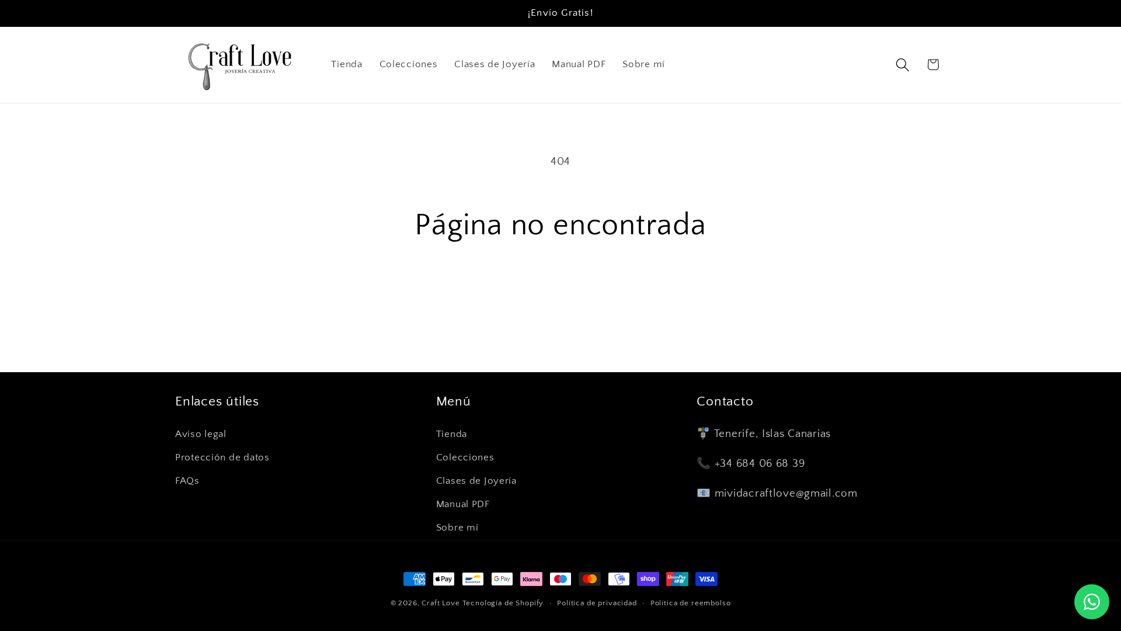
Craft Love (440, 603)
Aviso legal (201, 434)
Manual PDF (463, 504)
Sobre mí (457, 527)
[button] (902, 64)
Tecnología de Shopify (503, 603)
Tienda (451, 434)
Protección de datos (222, 457)
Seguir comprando (560, 295)
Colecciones (465, 457)
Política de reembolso (690, 603)
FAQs (187, 481)
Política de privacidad (596, 603)
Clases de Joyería (476, 481)
